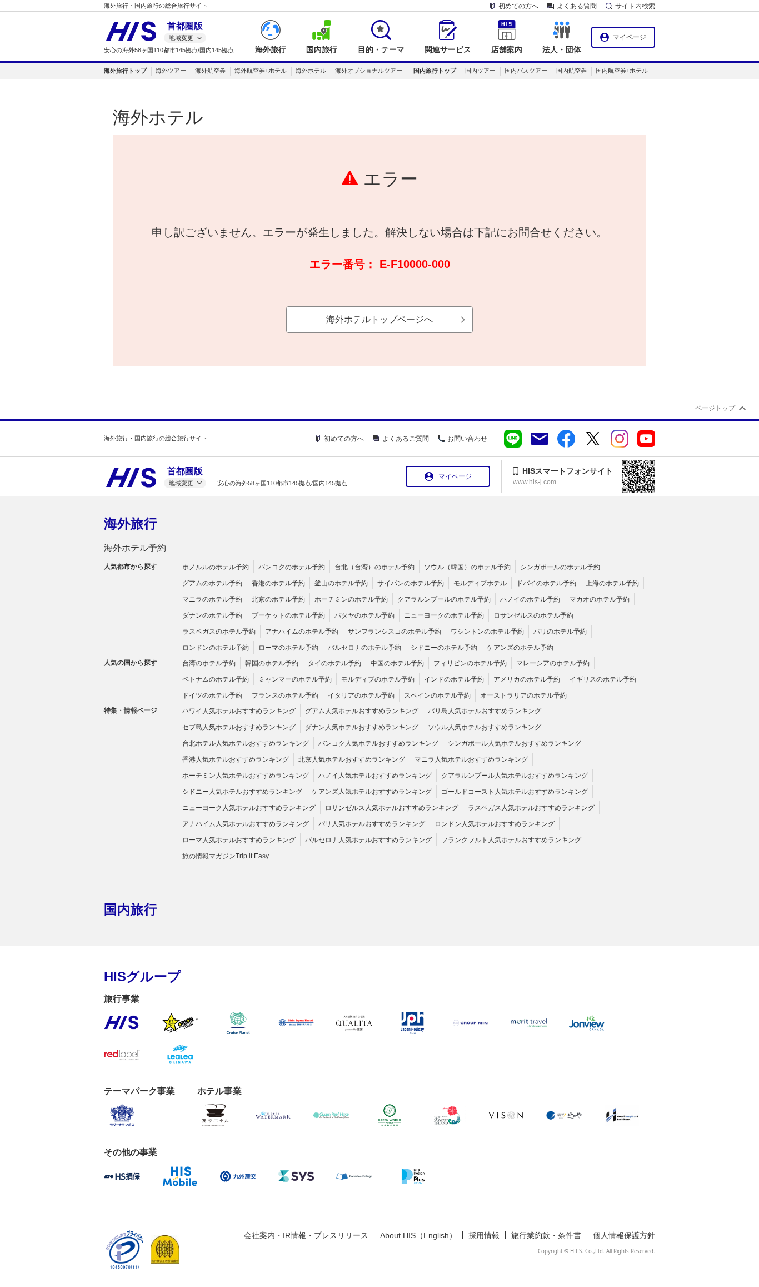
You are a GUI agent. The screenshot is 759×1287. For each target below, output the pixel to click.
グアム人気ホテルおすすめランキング (361, 711)
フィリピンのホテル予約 (470, 663)
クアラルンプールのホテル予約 (444, 599)
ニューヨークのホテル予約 (444, 615)
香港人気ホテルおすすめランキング (235, 759)
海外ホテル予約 (135, 548)
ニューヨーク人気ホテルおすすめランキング (249, 808)
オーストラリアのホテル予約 (523, 695)
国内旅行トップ (434, 70)
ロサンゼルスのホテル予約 (533, 615)
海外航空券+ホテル (260, 70)
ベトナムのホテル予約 (215, 679)
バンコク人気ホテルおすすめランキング (378, 743)
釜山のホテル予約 (341, 583)
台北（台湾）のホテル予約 (374, 567)
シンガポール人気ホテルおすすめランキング (514, 743)
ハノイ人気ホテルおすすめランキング (375, 775)
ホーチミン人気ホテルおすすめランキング (245, 775)
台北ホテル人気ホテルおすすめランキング (245, 743)
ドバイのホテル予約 (546, 583)
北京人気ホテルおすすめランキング (351, 759)
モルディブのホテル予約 (378, 679)
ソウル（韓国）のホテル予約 (467, 567)
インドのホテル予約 (454, 679)
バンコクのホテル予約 (291, 567)
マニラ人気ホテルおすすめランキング (471, 759)
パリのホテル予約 (560, 631)
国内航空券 (571, 70)
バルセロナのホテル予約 (364, 648)
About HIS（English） (418, 1235)
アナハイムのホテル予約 (301, 631)
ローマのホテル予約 (288, 648)
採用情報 (484, 1235)
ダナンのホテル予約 (212, 615)
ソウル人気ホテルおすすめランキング (484, 727)
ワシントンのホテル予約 (487, 631)
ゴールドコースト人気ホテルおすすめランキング (514, 792)
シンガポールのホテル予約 (560, 567)
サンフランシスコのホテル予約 (394, 631)
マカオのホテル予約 (600, 599)
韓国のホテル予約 (271, 663)
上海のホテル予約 (612, 583)
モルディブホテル (480, 583)
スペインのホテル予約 (437, 695)
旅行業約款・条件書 (546, 1235)
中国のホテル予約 (397, 663)
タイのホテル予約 (334, 663)
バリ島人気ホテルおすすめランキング (484, 711)
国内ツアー (480, 70)
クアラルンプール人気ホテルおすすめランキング (514, 775)
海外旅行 (130, 523)
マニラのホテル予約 (212, 599)
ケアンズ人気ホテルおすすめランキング (372, 792)
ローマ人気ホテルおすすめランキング (239, 840)
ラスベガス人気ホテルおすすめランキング (531, 808)
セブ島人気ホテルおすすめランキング (239, 727)
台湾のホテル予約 (209, 663)
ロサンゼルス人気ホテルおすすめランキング (391, 808)
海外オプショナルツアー (368, 70)
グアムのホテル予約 (212, 583)
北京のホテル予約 (278, 599)
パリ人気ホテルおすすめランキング (371, 824)
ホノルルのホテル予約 (215, 567)
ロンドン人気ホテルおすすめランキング (495, 824)
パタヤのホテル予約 (364, 615)
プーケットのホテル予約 (288, 615)
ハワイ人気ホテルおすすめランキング (239, 711)
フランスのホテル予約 (285, 695)
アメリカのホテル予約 (526, 679)
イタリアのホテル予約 (361, 695)
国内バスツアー (526, 70)
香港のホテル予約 (278, 583)
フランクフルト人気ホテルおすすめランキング (511, 840)
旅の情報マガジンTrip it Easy (225, 856)
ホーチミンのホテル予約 (351, 599)
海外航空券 (210, 70)
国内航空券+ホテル (622, 70)
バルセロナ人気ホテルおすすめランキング (368, 840)
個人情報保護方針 (624, 1235)
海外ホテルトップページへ (379, 319)
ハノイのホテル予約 (530, 599)
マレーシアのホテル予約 (553, 663)
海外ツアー (171, 70)
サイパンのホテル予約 (410, 583)
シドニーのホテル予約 (444, 648)
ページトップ (715, 408)
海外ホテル (311, 70)
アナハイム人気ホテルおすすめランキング (245, 824)
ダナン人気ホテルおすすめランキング (361, 727)
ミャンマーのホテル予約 (295, 679)
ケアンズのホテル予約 (520, 648)
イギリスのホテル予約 (603, 679)
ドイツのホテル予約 (212, 695)
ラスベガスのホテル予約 (219, 631)
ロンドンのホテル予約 (215, 648)
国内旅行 (130, 909)
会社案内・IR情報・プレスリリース (306, 1235)
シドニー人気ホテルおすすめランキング (242, 792)
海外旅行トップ (125, 70)
